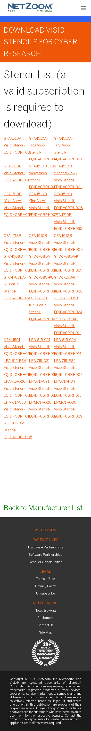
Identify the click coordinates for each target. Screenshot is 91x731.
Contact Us (45, 625)
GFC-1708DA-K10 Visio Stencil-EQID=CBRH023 (16, 288)
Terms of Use (45, 579)
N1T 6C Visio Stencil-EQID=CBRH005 (16, 430)
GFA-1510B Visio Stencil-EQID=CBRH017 (16, 173)
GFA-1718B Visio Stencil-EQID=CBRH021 (16, 243)
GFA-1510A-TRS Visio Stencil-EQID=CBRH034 (41, 149)
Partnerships (45, 540)
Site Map (45, 632)
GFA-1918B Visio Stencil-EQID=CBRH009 (66, 243)
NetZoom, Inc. (45, 603)
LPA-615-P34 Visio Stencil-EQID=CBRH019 (16, 368)
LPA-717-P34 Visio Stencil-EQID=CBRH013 (66, 388)
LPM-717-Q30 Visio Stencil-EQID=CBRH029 (66, 409)
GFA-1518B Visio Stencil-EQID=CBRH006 (66, 201)
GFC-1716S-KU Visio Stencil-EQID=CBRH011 (66, 326)
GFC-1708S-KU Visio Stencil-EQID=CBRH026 (41, 284)
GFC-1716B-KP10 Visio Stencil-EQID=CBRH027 (41, 309)
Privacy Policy (45, 586)
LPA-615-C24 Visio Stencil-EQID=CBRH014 (66, 347)
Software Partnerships (45, 554)
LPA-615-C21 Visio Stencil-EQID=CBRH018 (41, 347)
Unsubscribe (45, 593)
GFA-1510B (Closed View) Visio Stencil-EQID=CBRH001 (66, 177)
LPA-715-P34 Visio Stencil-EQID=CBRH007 (66, 368)
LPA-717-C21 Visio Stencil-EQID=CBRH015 (41, 388)
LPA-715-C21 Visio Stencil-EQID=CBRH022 (41, 368)
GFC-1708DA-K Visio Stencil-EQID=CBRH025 (66, 263)
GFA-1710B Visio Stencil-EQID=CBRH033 (66, 222)
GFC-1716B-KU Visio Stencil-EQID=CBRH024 (66, 305)
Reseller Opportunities (45, 562)
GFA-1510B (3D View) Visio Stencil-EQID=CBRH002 (41, 177)
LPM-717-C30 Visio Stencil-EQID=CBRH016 (16, 409)
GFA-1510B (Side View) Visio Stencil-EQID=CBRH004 (16, 205)
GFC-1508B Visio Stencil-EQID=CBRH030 (16, 263)
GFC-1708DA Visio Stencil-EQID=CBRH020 (41, 263)
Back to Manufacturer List (43, 508)
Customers (45, 618)
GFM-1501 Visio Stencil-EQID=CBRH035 (16, 347)
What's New (45, 530)
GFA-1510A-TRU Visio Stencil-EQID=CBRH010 (66, 149)
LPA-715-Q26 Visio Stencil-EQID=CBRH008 (16, 388)
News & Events (46, 610)
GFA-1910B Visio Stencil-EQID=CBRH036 (41, 243)
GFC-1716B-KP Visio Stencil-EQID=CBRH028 (66, 284)
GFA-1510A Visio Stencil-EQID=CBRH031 (16, 145)
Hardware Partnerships (45, 547)
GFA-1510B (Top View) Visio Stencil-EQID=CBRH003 (41, 205)
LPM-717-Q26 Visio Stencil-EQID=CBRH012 (41, 409)
